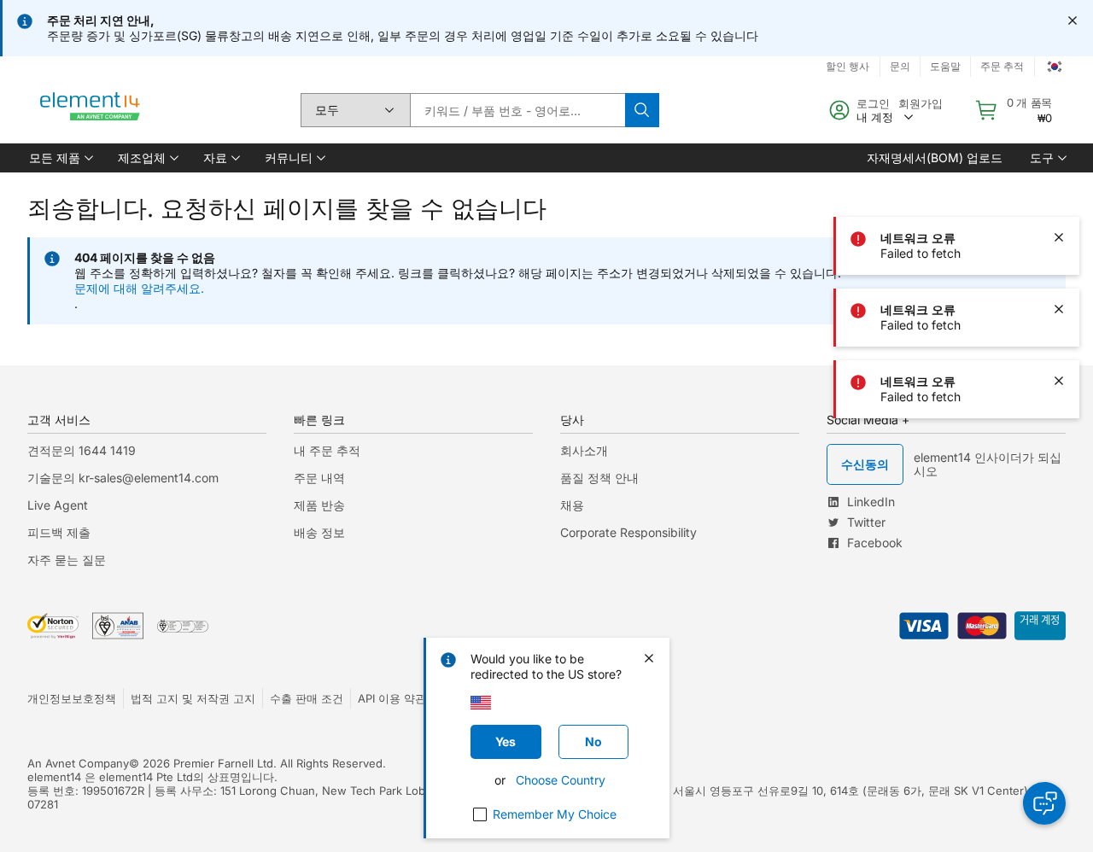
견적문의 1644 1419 (81, 450)
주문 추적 (1002, 66)
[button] (59, 157)
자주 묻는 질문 (66, 559)
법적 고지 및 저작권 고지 (193, 698)
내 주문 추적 (327, 450)
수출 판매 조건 (306, 698)
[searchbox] (517, 110)
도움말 (945, 66)
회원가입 (920, 103)
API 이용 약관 (392, 698)
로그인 (873, 103)
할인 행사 (847, 66)
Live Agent (57, 505)
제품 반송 (319, 505)
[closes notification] (1072, 20)
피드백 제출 (59, 532)
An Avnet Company (78, 763)
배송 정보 (319, 532)
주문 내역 (319, 477)
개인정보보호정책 (71, 698)
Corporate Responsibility (628, 532)
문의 (900, 66)
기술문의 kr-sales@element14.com (123, 477)
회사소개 (584, 450)
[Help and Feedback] (1044, 803)
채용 (572, 505)
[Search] (642, 110)
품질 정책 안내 (599, 477)
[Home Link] (90, 110)
